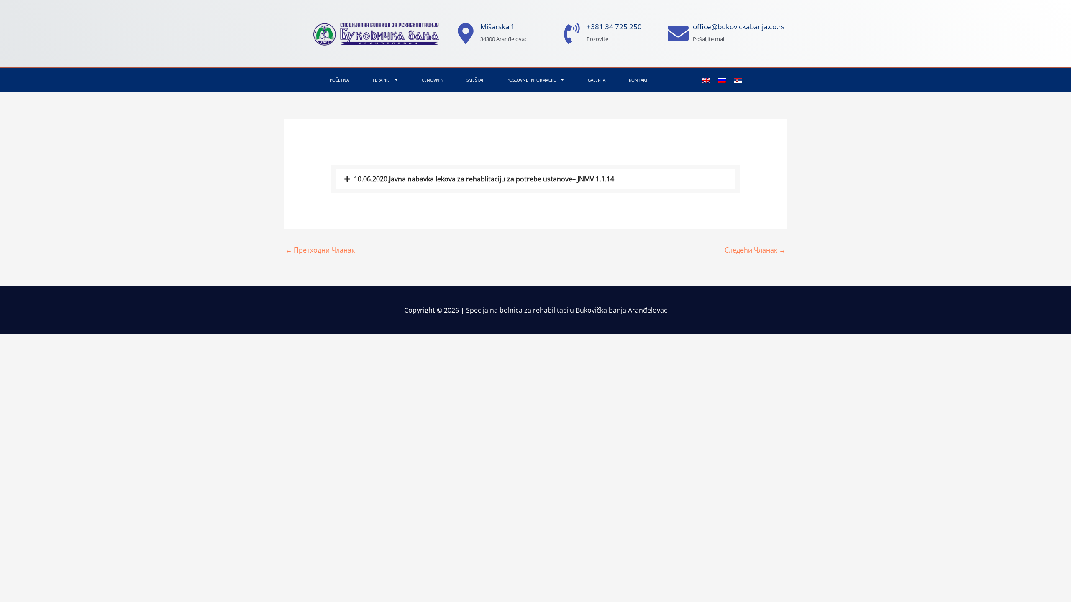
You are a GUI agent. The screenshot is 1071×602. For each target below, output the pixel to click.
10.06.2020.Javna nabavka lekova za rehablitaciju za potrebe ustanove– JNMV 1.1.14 (484, 179)
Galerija (596, 80)
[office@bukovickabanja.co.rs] (678, 33)
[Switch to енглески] (706, 80)
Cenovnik (432, 80)
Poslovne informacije (531, 80)
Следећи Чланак (755, 250)
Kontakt (638, 80)
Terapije (381, 80)
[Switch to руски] (722, 80)
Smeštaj (474, 80)
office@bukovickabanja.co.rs (738, 26)
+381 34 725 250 (614, 26)
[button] (536, 179)
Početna (339, 80)
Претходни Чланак (320, 250)
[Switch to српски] (738, 80)
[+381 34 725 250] (571, 33)
